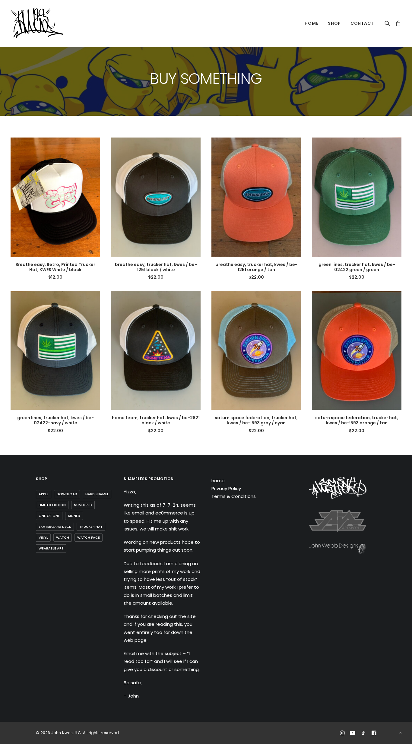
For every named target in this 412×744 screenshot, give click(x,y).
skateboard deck (55, 526)
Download (67, 494)
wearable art (51, 548)
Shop (334, 23)
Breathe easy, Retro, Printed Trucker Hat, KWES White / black (55, 267)
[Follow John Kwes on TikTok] (363, 734)
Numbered (83, 504)
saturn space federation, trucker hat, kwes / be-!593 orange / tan (356, 420)
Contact (362, 23)
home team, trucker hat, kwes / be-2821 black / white (156, 420)
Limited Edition (52, 504)
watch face (88, 537)
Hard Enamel (97, 494)
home (311, 23)
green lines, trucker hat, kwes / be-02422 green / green (357, 267)
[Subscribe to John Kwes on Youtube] (352, 734)
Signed (74, 515)
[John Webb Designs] (337, 549)
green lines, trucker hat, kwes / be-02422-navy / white (55, 420)
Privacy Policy (226, 488)
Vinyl (43, 537)
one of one (49, 515)
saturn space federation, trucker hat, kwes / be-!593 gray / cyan (256, 420)
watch (62, 537)
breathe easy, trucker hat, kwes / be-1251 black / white (156, 267)
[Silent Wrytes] (337, 488)
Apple (44, 494)
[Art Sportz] (337, 521)
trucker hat (91, 526)
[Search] (389, 23)
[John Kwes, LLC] (37, 23)
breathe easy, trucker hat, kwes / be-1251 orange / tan (256, 267)
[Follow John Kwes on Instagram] (342, 734)
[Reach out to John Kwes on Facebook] (374, 734)
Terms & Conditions (233, 496)
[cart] (397, 23)
